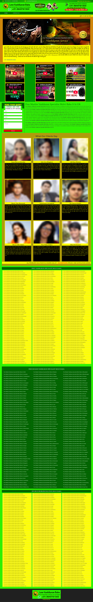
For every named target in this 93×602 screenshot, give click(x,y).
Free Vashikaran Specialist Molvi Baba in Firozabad (44, 356)
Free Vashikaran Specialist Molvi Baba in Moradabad (74, 271)
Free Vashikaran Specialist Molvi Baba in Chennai (44, 333)
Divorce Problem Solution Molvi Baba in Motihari (14, 506)
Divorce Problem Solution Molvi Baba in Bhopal (44, 521)
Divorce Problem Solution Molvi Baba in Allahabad (44, 572)
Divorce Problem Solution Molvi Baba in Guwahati (14, 499)
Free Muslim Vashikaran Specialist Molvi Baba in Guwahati (15, 378)
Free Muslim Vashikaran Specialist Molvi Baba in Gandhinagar (16, 424)
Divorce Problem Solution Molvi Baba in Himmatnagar (15, 539)
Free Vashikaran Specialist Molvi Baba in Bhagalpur (14, 281)
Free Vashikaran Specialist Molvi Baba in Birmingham (74, 342)
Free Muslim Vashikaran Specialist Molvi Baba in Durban (74, 484)
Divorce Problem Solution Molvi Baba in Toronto (74, 577)
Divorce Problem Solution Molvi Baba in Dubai (73, 566)
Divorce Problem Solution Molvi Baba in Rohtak (14, 549)
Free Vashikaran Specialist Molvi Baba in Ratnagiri (44, 281)
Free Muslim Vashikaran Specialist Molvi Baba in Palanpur (15, 419)
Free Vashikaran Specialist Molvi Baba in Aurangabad (15, 279)
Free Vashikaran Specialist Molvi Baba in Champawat (74, 283)
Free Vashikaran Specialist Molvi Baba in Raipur (14, 292)
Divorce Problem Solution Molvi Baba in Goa (13, 521)
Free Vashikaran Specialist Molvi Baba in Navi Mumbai (45, 295)
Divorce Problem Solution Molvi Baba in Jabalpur (44, 540)
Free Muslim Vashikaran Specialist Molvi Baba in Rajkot (15, 426)
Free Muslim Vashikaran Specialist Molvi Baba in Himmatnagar (16, 428)
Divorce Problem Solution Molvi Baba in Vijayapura (14, 568)
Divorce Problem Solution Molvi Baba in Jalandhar (74, 528)
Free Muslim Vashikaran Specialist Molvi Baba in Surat (14, 430)
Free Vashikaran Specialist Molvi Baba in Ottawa (73, 357)
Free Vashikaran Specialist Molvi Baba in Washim (44, 292)
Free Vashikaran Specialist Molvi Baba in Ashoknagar (45, 312)
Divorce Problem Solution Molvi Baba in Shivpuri (44, 533)
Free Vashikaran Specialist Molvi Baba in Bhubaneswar (45, 328)
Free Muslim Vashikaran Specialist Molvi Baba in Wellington (75, 467)
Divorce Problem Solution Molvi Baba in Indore (43, 537)
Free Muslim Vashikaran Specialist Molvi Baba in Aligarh (45, 471)
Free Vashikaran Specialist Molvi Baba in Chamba (14, 328)
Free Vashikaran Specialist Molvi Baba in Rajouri (14, 335)
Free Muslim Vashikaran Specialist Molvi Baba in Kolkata (74, 395)
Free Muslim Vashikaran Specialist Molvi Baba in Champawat (75, 387)
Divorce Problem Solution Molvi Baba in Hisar (13, 547)
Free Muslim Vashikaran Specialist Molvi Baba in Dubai (74, 463)
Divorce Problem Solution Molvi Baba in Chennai (44, 556)
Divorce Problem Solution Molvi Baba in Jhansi (43, 580)
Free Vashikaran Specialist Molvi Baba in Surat (13, 318)
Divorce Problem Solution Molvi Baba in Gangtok (44, 554)
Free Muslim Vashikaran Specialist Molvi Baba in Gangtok (45, 447)
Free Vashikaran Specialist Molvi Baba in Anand (14, 305)
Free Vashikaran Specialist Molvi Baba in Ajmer (73, 323)
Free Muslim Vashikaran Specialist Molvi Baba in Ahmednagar (16, 469)
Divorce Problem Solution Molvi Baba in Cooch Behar (75, 507)
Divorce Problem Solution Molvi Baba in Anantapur (14, 495)
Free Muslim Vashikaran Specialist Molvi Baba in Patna (15, 391)
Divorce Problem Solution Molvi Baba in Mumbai (44, 494)
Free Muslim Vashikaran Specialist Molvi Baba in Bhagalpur (16, 385)
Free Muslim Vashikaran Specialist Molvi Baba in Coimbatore (46, 452)
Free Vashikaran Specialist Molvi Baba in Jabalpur (44, 318)
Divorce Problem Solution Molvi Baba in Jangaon (44, 566)
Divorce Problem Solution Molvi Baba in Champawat (74, 506)
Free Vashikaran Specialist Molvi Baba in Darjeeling (74, 286)
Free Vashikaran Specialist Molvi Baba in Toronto (74, 354)
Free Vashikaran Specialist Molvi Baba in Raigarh (14, 293)
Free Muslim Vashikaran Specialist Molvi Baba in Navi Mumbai (46, 402)
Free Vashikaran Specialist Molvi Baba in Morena (44, 304)
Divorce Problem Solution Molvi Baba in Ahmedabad (15, 525)
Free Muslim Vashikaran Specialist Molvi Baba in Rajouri (15, 452)
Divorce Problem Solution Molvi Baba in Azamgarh (44, 575)
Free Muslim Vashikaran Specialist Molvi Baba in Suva (74, 471)
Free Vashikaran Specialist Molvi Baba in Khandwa (44, 316)
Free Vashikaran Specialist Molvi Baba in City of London (75, 340)
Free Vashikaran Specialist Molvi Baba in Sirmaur (14, 331)
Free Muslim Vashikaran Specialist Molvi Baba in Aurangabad (16, 382)
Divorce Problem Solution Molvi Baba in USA (73, 549)
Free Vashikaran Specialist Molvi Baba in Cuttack (44, 326)
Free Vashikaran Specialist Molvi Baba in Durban (74, 361)
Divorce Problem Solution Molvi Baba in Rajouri (14, 558)
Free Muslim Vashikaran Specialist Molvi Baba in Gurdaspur (75, 411)
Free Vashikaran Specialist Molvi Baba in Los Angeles (74, 335)
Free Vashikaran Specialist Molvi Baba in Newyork (74, 331)
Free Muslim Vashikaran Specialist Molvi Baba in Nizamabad (46, 465)
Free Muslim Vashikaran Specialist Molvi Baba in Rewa (44, 432)
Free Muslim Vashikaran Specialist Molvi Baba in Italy (74, 445)
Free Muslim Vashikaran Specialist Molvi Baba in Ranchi (15, 454)
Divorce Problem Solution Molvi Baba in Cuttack (44, 549)
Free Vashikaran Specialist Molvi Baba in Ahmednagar (15, 349)
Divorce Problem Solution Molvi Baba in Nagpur (44, 495)
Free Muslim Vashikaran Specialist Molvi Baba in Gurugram (75, 426)
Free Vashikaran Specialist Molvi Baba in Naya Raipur (15, 295)
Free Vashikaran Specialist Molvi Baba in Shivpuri (44, 311)
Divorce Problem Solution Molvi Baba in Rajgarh (44, 525)
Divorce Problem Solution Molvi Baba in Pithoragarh (74, 502)
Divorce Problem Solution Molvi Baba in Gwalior (44, 532)
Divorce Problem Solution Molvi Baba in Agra (43, 570)
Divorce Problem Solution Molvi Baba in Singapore (74, 556)
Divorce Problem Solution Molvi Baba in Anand (14, 528)
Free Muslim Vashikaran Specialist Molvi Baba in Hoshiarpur (75, 413)
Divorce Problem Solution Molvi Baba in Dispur (43, 552)
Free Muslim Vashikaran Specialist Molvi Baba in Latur (44, 404)
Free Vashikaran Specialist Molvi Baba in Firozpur (74, 300)
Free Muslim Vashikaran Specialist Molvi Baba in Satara (45, 389)
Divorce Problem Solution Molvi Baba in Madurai (44, 561)
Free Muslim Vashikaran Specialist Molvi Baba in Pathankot (75, 419)
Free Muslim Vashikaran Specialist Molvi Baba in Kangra (15, 445)
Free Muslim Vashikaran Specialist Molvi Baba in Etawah (45, 476)
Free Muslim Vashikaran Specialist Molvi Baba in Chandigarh (75, 421)
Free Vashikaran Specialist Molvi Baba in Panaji (13, 297)
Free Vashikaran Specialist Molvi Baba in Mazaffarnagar (75, 272)
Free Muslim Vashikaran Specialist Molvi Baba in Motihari (15, 387)
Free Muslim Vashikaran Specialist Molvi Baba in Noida (74, 430)
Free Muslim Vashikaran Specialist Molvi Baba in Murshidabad (75, 398)
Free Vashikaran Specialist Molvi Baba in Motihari (14, 283)
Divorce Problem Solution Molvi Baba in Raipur (14, 514)
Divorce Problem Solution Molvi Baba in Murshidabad (75, 514)
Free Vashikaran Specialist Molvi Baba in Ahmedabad (15, 302)
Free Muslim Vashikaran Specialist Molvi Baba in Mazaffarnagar (76, 374)
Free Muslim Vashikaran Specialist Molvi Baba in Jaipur (74, 434)
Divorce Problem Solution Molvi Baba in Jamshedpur (44, 559)
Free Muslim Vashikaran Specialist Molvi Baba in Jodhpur (74, 473)
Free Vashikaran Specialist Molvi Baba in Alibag (43, 279)
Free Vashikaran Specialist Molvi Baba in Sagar (43, 321)
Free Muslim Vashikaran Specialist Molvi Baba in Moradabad (75, 372)
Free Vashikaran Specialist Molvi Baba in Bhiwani (14, 323)
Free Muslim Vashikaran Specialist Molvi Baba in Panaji (15, 404)
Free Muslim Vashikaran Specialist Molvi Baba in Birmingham (75, 460)
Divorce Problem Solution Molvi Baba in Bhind (43, 530)
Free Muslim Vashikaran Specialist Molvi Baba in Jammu (15, 450)
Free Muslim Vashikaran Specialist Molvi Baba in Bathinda (75, 406)
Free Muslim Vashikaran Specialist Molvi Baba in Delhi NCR (75, 424)
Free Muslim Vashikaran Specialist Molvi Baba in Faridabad (15, 434)
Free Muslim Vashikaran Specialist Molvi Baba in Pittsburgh (75, 456)
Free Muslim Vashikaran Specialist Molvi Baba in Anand (15, 415)
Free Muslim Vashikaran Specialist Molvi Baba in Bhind (45, 417)
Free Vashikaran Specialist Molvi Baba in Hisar (13, 324)
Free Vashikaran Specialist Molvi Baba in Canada (74, 328)
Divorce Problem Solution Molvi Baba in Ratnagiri (44, 504)
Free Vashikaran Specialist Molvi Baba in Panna (43, 323)
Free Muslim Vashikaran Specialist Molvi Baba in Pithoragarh (75, 382)
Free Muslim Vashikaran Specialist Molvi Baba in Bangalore (16, 463)
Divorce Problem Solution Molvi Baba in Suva (73, 573)
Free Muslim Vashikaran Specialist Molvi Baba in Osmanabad (46, 378)
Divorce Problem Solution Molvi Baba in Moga (73, 530)
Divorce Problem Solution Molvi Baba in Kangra (14, 552)
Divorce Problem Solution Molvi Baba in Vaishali (14, 511)
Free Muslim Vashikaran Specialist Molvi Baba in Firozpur (74, 408)
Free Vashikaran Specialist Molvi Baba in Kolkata (74, 290)
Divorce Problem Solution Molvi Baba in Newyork (74, 554)
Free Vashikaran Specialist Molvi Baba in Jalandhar (74, 305)
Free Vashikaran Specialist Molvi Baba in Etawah (44, 354)
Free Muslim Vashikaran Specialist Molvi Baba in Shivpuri (45, 421)
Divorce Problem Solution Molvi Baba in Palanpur (14, 532)
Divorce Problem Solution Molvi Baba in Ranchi (14, 559)
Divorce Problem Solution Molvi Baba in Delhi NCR (74, 535)
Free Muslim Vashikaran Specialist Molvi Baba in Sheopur (45, 415)
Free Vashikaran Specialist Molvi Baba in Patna (13, 286)
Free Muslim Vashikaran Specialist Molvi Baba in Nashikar (45, 376)
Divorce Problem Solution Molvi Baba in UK (73, 547)
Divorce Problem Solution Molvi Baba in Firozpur (74, 523)
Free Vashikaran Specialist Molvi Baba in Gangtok (44, 331)
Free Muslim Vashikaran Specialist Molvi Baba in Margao (15, 408)
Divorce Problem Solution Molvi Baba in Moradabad (74, 494)
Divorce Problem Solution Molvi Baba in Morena (44, 526)
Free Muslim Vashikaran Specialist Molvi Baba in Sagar (44, 434)
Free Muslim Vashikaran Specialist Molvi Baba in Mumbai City (16, 486)
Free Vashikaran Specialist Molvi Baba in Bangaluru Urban (16, 340)
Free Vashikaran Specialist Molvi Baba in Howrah (74, 288)
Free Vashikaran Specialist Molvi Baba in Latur (43, 297)
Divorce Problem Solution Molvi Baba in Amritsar (74, 518)
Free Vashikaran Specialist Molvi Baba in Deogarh (14, 338)
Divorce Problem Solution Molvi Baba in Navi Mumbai (45, 518)
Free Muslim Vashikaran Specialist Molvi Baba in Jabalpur (45, 430)
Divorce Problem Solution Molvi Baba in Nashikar (44, 497)
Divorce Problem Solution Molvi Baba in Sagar (43, 544)
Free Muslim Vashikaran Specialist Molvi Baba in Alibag (45, 382)
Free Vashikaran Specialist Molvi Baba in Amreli (14, 304)
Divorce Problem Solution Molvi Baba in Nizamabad (44, 568)
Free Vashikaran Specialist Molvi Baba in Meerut (44, 361)
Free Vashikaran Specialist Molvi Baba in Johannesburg (75, 359)
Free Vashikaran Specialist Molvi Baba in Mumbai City (15, 363)
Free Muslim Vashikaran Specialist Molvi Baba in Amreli (15, 413)
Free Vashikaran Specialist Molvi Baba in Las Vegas (74, 337)
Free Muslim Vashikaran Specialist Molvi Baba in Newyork (75, 447)
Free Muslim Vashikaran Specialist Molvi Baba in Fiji (73, 469)
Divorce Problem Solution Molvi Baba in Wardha (44, 513)
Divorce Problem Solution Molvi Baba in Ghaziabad (74, 504)
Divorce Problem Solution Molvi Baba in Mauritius (74, 568)
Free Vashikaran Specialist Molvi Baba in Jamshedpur (44, 337)
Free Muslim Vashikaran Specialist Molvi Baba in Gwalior (45, 419)
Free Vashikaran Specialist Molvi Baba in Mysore (14, 347)
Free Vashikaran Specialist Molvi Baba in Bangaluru (14, 342)
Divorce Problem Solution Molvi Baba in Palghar (44, 516)
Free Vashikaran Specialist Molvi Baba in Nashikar (44, 274)
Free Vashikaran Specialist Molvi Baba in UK (73, 324)
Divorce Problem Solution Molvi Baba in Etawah (44, 577)
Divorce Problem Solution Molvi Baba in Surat (13, 540)
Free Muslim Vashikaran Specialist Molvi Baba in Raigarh (15, 400)
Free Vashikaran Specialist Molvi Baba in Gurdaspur (74, 302)
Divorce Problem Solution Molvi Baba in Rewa (43, 542)
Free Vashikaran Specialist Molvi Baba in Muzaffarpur (15, 285)
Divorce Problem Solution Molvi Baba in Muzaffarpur (15, 507)
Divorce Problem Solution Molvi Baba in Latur (43, 519)
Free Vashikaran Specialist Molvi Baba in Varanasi (74, 274)
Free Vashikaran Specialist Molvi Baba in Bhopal (44, 298)
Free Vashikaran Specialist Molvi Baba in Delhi (13, 271)
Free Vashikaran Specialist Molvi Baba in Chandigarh (74, 311)
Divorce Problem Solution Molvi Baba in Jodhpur (74, 575)
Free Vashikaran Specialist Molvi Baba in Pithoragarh (74, 279)
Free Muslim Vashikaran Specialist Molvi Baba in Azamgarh (45, 473)
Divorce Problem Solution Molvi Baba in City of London (75, 563)
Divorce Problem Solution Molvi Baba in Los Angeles (74, 558)
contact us (16, 13)
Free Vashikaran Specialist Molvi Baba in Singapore (74, 333)
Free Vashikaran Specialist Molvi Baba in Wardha (44, 290)
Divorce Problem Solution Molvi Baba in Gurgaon (74, 539)
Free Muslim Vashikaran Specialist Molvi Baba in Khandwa (45, 428)
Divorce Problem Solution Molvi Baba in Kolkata (74, 513)
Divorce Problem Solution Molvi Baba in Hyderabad (44, 565)
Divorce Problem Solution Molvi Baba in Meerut (44, 584)
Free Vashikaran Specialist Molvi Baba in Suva (73, 350)
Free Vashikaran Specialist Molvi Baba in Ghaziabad (74, 281)
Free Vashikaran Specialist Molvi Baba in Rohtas (14, 290)
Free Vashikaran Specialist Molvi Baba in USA (73, 326)
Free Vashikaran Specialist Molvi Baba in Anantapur (14, 272)
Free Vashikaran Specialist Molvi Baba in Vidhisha (44, 300)
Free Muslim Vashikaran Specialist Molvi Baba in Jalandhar (75, 415)
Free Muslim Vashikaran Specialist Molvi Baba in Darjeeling (75, 391)
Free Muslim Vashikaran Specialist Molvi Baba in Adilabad (45, 458)
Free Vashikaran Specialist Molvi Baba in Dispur (43, 330)
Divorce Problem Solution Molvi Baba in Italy (73, 552)
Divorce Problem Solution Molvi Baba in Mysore (14, 570)
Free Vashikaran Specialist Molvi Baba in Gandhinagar (15, 312)
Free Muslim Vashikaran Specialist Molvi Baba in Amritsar (74, 402)
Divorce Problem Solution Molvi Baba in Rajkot (14, 537)
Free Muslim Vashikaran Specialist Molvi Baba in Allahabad (45, 469)
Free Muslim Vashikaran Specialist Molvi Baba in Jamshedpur (46, 454)
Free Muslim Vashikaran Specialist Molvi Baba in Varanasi (74, 376)
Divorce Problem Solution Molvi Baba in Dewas (43, 547)
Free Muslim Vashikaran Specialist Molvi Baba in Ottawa (74, 480)
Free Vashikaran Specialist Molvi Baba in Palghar (44, 293)
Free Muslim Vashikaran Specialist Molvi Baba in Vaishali (15, 393)
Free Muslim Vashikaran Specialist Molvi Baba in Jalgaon (15, 482)
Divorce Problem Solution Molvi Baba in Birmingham (74, 565)
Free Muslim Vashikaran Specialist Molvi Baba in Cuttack (45, 441)
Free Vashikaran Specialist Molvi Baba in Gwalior (44, 309)
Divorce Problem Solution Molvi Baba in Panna (43, 546)
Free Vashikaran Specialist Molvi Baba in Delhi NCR (74, 312)
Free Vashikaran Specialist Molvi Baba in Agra (43, 347)
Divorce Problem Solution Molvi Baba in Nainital (74, 500)
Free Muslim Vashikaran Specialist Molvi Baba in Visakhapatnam (17, 376)
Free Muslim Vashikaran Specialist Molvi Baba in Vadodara (15, 432)
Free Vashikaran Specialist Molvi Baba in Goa (13, 298)
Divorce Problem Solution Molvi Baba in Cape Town (74, 585)
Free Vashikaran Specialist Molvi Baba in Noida (73, 318)
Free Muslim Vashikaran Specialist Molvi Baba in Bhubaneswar (46, 443)
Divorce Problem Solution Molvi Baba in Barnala (74, 519)
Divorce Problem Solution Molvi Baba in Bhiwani (14, 546)
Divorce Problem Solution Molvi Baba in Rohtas (14, 513)
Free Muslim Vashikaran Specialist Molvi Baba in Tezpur (15, 380)
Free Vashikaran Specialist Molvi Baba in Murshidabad (75, 292)
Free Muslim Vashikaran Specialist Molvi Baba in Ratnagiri (45, 385)
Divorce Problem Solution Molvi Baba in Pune (43, 500)
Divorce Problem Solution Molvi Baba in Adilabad (44, 563)
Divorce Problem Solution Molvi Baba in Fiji (73, 572)
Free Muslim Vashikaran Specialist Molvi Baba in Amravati (15, 473)
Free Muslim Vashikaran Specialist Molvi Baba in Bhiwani (15, 437)
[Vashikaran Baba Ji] (46, 6)
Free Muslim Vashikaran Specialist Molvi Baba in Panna (45, 437)
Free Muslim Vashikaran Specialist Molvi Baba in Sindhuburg (46, 391)
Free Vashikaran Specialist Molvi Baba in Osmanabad (44, 276)
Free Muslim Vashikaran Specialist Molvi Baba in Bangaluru (16, 460)
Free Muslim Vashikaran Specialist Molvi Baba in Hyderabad (46, 460)
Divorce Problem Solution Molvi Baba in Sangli (43, 506)
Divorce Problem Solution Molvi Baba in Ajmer (73, 546)
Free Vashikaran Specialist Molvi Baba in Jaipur (73, 321)
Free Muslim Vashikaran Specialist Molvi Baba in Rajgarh (45, 411)
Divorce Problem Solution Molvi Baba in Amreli (14, 526)
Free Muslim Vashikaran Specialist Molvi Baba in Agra (44, 467)
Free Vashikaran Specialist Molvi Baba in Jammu (14, 333)
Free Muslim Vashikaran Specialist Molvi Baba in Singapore (75, 450)
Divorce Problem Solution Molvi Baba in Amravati (14, 575)
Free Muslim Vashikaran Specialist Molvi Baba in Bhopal (45, 406)
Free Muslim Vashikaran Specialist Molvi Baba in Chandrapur (16, 480)
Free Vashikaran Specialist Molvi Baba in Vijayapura (14, 345)
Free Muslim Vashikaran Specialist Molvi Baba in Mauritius (75, 465)
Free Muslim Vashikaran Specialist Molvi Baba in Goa (14, 406)
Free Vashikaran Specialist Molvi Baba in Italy (73, 330)
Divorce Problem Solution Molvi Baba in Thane (43, 511)
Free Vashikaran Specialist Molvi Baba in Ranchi (14, 337)
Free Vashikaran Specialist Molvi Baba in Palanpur (14, 309)
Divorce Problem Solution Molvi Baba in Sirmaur (14, 554)
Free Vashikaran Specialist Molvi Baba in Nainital (74, 278)
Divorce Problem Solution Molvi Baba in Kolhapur (14, 584)
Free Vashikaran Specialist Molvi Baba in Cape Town (74, 363)
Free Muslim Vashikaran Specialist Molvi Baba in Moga (74, 417)
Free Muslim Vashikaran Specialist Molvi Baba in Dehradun (75, 378)
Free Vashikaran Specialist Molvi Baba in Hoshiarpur (74, 304)
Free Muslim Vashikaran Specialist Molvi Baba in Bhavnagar (16, 421)
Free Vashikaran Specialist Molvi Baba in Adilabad (44, 340)
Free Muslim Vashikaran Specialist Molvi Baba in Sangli (45, 387)
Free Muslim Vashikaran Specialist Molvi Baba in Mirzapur (45, 486)
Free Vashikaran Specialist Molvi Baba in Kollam (14, 350)
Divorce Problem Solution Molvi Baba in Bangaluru (14, 565)
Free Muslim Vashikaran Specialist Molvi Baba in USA (74, 441)
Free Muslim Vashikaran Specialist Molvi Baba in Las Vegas (75, 454)
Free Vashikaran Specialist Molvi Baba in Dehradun (74, 276)
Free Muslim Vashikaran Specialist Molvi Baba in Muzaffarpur (16, 389)
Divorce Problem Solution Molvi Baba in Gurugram (74, 537)
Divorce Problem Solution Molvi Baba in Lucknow (44, 582)
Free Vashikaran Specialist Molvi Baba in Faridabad (14, 321)
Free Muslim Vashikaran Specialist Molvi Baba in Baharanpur (75, 400)
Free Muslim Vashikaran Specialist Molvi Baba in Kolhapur (15, 484)
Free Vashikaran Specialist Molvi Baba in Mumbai (44, 271)
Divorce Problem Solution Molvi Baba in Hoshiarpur (74, 526)
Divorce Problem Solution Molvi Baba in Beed (13, 579)
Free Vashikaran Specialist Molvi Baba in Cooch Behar (75, 285)
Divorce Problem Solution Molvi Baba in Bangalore (14, 566)
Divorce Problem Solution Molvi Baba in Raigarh (14, 516)
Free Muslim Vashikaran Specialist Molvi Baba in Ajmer (74, 437)
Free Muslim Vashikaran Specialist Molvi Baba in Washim (45, 398)
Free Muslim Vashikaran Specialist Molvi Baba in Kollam (15, 471)
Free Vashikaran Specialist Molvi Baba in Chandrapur (15, 357)
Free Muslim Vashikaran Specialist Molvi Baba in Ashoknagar (46, 424)
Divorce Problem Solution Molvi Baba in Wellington (74, 570)
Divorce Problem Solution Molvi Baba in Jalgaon (14, 582)
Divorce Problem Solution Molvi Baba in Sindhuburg (44, 509)
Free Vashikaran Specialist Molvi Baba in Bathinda (74, 298)
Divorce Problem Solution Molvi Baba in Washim (44, 514)
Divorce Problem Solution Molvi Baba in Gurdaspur (74, 525)
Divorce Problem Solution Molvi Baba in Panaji (13, 519)
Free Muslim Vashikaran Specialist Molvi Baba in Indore (45, 426)
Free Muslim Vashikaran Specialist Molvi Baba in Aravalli (15, 417)
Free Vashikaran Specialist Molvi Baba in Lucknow (44, 359)
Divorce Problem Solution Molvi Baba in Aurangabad (15, 502)
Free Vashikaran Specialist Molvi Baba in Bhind (43, 307)
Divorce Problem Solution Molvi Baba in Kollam (14, 573)
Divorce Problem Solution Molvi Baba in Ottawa (73, 580)
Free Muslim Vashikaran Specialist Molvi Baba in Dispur (45, 445)
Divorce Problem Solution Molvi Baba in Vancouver (74, 579)
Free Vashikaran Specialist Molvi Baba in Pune (43, 278)
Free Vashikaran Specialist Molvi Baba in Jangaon (44, 344)
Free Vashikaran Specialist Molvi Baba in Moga (73, 307)
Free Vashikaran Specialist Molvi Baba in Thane (43, 288)
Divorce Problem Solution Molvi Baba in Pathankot (74, 532)
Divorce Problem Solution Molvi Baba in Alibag (43, 502)
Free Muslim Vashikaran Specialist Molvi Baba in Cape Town (75, 486)
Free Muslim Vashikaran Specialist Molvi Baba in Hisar (15, 439)
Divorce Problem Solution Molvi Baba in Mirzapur (44, 585)
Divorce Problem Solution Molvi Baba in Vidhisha (44, 523)
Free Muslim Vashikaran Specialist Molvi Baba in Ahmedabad (16, 411)
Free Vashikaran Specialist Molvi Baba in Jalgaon (14, 359)
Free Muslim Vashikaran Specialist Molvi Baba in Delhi (15, 372)
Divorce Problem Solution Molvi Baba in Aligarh (44, 573)
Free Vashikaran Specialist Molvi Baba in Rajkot (14, 314)
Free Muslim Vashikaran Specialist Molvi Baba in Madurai (45, 456)
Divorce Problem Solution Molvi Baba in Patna (13, 509)
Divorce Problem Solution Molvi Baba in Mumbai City (15, 585)
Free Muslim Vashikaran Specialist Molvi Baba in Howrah (74, 393)
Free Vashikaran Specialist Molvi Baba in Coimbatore (44, 335)
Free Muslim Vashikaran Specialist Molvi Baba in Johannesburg (76, 482)
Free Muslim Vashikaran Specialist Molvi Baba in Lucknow (45, 482)
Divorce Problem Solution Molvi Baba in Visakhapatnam (15, 497)
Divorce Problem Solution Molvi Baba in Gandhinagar (15, 535)
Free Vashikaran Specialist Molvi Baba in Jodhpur (74, 352)
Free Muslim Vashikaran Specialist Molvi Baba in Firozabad (45, 478)
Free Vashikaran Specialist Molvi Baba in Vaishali (14, 288)
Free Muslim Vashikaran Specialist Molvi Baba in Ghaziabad (75, 385)
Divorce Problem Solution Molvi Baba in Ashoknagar (44, 535)
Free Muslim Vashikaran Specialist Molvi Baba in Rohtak (15, 441)
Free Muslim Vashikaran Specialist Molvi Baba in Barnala (74, 404)
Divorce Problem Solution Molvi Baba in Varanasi (74, 497)
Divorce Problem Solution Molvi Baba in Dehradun (74, 499)
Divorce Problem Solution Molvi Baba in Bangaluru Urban (16, 563)
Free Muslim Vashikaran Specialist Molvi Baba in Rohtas (15, 395)
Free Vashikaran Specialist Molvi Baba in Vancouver (74, 356)
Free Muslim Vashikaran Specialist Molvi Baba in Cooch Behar (75, 389)
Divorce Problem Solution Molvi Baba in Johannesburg (75, 582)
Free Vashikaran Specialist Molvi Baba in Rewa (43, 319)
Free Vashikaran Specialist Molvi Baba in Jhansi (43, 357)
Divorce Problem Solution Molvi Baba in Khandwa (44, 539)
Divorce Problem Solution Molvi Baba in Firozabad (44, 579)
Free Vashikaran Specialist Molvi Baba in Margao (14, 300)
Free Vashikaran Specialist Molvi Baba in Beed (13, 356)
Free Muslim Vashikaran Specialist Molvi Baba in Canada (74, 443)
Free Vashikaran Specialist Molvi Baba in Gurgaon (74, 316)
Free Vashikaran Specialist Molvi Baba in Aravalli (14, 307)
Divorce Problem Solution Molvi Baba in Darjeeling (74, 509)
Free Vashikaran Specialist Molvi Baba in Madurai (44, 338)
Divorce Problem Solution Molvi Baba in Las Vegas (74, 559)
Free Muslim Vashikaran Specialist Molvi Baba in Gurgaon (74, 428)
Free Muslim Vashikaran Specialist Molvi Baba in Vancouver (75, 478)
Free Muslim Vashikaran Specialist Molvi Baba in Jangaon (45, 463)
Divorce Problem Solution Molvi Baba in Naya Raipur (15, 518)
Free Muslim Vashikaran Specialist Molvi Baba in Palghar (45, 400)
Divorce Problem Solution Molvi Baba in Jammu (14, 556)
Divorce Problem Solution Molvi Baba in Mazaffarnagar (75, 495)
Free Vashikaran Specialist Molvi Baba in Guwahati (14, 276)
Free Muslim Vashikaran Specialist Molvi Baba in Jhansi (45, 480)
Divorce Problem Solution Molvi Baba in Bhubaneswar (45, 551)
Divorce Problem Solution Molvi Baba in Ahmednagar (15, 572)
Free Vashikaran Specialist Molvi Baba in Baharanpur (74, 293)
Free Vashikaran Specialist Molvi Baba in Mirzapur (44, 363)
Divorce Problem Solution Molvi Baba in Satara (43, 507)
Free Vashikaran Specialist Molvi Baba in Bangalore (14, 344)
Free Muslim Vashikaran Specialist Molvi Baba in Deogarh (15, 456)
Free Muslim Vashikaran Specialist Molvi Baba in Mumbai (45, 372)
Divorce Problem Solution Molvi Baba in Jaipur (73, 544)
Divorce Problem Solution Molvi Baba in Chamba (14, 551)
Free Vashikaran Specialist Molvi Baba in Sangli (43, 283)
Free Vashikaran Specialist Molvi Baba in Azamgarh (44, 352)
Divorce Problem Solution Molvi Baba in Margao (14, 523)
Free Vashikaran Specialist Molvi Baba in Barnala (74, 297)
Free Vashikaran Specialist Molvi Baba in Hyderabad (44, 342)
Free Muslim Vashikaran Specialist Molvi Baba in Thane (45, 393)
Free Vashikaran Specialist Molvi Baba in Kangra (14, 330)
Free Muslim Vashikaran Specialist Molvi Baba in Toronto (74, 476)
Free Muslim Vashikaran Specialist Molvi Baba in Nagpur (45, 374)
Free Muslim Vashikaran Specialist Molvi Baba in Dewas (45, 439)
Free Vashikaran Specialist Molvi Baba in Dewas (44, 324)
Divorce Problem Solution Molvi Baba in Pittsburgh (74, 561)
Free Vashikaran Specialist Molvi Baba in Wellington (74, 347)
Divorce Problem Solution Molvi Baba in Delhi (13, 494)
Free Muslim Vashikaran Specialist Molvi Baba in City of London (76, 458)
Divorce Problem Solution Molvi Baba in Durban (73, 584)
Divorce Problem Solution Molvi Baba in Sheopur (44, 528)
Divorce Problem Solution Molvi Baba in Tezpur (14, 500)
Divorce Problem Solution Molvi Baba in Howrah (74, 511)
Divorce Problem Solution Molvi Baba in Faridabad (14, 544)
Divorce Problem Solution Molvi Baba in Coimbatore (44, 558)
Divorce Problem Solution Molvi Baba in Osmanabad (44, 499)
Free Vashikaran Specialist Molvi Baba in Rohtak (14, 326)
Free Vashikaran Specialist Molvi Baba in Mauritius (74, 345)
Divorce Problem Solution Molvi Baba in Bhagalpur (14, 504)
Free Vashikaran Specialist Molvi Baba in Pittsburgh (74, 338)
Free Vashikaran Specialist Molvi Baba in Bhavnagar (14, 311)
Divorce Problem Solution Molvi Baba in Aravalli (14, 530)
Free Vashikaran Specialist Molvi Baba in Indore (43, 314)
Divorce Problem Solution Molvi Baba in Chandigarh (74, 533)
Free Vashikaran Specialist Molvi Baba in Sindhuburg (44, 286)
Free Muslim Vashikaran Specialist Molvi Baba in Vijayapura (16, 465)
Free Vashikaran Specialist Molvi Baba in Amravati (14, 352)
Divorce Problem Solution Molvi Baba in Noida (73, 540)
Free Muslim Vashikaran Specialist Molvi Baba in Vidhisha (45, 408)
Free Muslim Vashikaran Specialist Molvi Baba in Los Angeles (75, 452)
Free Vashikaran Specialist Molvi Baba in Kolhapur (14, 361)
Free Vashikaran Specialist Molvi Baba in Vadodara (14, 319)
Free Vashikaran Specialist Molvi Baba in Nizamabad (44, 345)
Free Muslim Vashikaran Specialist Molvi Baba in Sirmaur (15, 447)
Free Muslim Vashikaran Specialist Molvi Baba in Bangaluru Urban (17, 458)
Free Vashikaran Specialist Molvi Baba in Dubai (73, 344)
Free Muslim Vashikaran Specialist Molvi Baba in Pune (44, 380)
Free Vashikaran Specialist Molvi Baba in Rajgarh (44, 302)
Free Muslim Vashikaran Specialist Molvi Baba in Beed (14, 478)
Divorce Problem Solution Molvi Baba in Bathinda (74, 521)
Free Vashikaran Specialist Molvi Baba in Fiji (73, 349)
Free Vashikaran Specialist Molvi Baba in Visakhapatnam (15, 274)
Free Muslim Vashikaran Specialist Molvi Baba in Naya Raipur (16, 402)
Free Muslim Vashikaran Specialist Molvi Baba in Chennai (45, 450)
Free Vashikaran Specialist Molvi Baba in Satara (43, 285)
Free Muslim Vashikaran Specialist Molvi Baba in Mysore (15, 467)
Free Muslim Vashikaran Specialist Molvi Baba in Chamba (15, 443)
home (6, 13)
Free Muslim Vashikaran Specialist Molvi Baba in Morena (45, 413)
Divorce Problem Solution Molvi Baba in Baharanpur (74, 516)
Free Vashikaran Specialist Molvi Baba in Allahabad (44, 349)
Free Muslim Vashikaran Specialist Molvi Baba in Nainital (74, 380)
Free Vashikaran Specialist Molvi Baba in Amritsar (74, 295)
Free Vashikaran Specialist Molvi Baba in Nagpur (44, 272)
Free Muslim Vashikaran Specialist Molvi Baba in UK (73, 439)
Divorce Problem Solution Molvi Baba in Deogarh (14, 561)
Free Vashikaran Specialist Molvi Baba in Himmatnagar (15, 316)
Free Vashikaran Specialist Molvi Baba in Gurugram (74, 314)
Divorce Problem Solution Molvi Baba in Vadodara (14, 542)
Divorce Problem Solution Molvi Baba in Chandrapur (15, 580)
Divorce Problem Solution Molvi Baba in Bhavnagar (14, 533)
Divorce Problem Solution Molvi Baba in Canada (73, 551)
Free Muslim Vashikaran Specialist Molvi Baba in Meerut (45, 484)
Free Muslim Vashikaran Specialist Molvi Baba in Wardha (45, 395)
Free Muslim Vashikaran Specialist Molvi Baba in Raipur (15, 398)
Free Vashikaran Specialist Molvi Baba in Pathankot (74, 309)
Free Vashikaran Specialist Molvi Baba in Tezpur (14, 278)
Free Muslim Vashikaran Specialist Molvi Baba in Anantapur (16, 374)
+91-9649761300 (10, 60)
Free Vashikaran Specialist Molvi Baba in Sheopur (44, 305)
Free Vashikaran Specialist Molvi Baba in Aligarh (44, 350)
